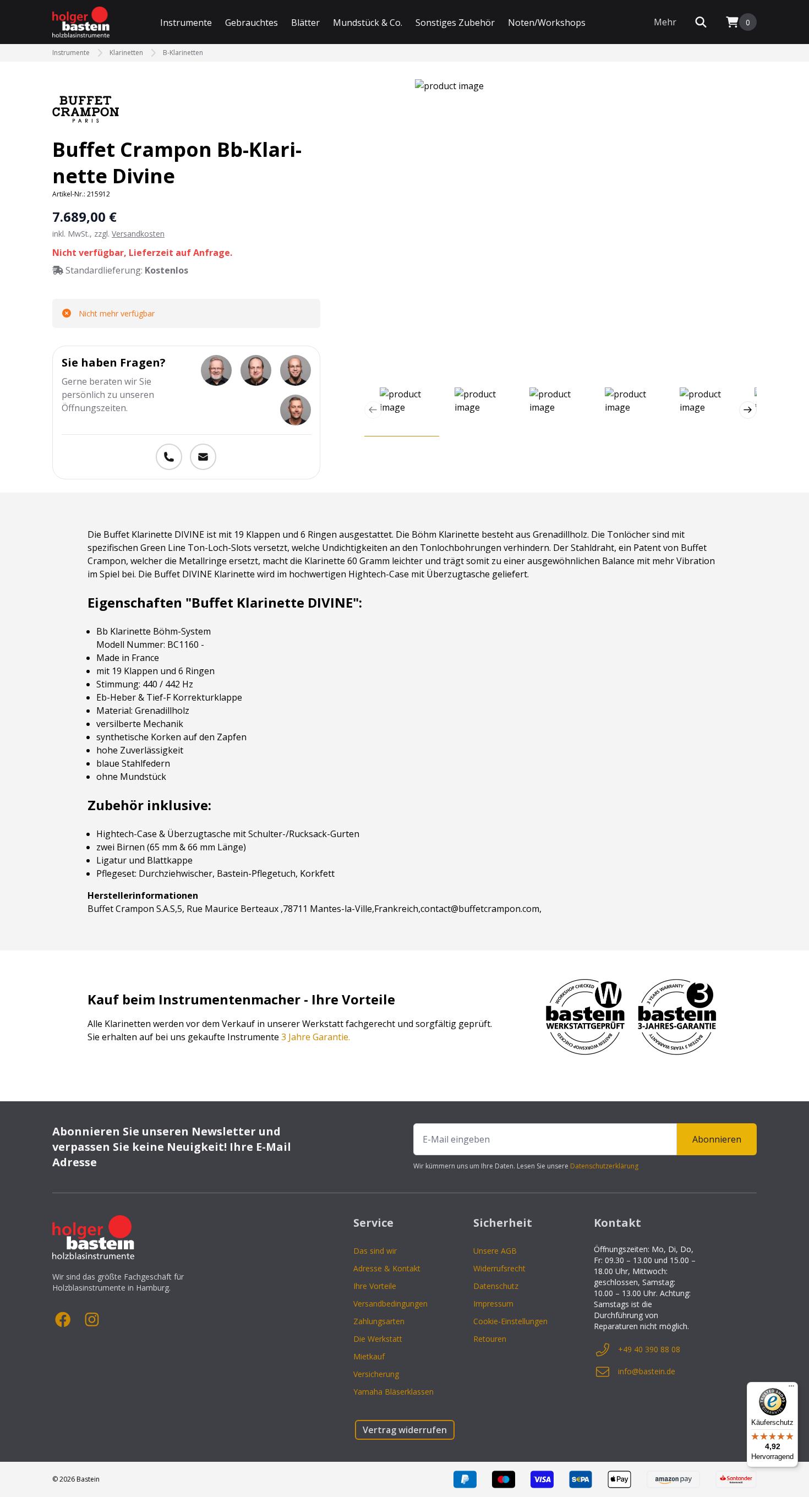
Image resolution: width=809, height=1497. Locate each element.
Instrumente (186, 23)
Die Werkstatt (377, 1339)
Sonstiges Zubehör (455, 23)
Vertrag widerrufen (405, 1430)
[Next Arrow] (748, 410)
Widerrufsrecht (499, 1268)
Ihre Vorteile (374, 1286)
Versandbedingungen (390, 1303)
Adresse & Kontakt (386, 1268)
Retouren (489, 1339)
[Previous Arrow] (373, 410)
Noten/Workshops (547, 23)
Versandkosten (138, 233)
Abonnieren (716, 1139)
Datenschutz (495, 1286)
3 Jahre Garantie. (315, 1037)
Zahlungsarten (378, 1321)
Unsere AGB (495, 1250)
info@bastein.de (646, 1371)
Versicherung (376, 1374)
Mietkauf (369, 1356)
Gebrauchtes (251, 23)
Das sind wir (375, 1250)
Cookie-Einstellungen (510, 1321)
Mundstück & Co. (367, 23)
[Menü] (791, 1388)
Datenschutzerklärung (604, 1166)
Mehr (665, 22)
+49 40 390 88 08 (649, 1349)
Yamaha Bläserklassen (393, 1391)
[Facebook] (63, 1320)
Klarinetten (126, 52)
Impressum (493, 1303)
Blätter (305, 23)
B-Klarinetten (183, 52)
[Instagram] (92, 1320)
